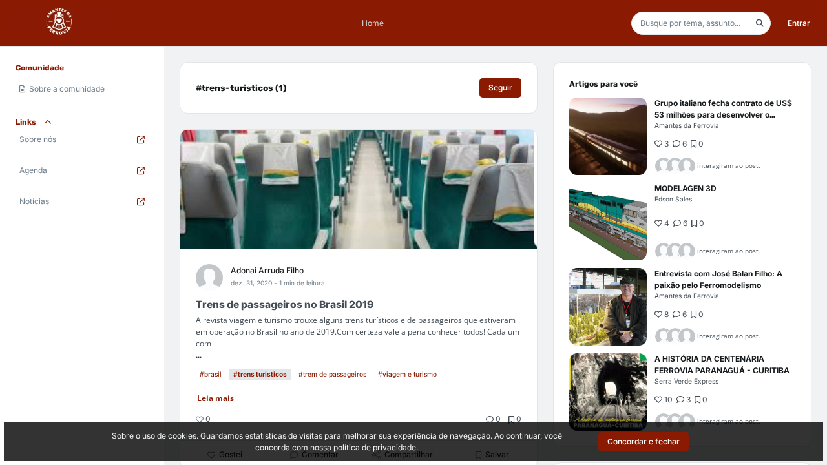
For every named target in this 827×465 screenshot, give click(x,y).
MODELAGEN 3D (685, 188)
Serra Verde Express (686, 381)
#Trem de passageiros (332, 374)
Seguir (500, 87)
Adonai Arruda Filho (267, 270)
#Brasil (211, 374)
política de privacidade (374, 447)
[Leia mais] (608, 136)
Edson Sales (673, 199)
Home (373, 23)
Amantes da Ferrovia (686, 125)
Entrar (799, 23)
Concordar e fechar (643, 441)
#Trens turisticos (260, 374)
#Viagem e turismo (407, 374)
